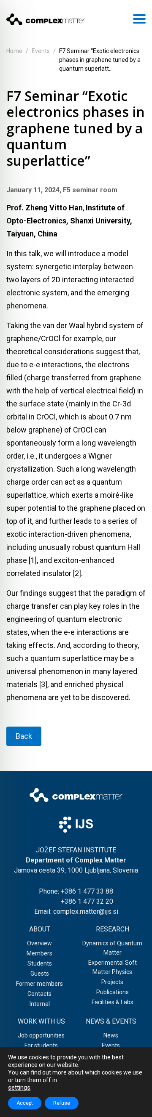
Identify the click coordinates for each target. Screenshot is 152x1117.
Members (39, 953)
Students (39, 963)
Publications (112, 992)
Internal (40, 1003)
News (110, 1035)
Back (24, 736)
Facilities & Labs (112, 1002)
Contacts (39, 993)
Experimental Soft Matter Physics (112, 967)
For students (41, 1045)
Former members (39, 983)
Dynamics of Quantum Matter (112, 948)
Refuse (61, 1103)
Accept (24, 1103)
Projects (112, 982)
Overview (39, 943)
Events (41, 51)
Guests (39, 973)
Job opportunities (41, 1035)
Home (14, 51)
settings (19, 1087)
